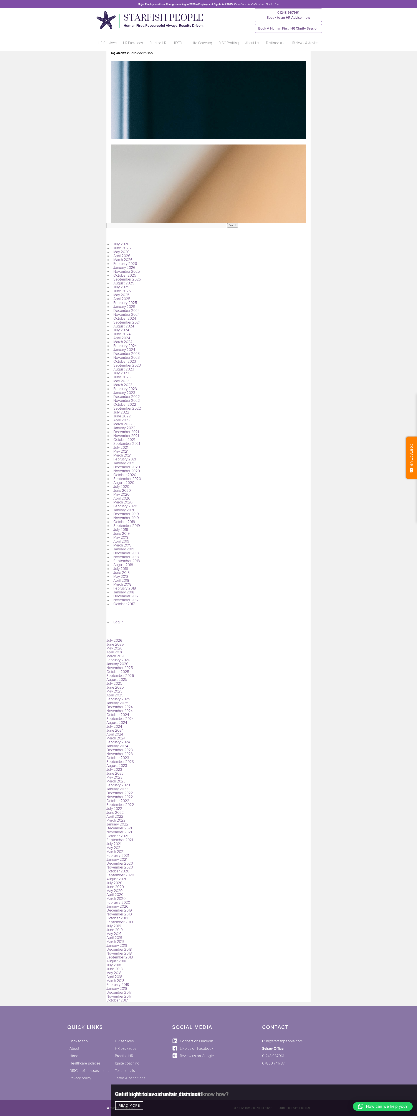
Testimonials (275, 43)
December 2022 (126, 396)
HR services (124, 1041)
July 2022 (121, 412)
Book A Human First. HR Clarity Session (288, 28)
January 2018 (123, 592)
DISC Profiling (228, 43)
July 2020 (121, 486)
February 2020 (125, 506)
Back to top (79, 1041)
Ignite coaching (127, 1063)
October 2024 (124, 318)
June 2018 (121, 572)
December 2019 (126, 514)
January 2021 (123, 463)
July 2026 (121, 244)
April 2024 (121, 338)
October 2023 (124, 361)
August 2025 (123, 283)
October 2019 (124, 522)
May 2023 (121, 381)
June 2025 (122, 291)
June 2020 (122, 490)
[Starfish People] (149, 28)
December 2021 (126, 432)
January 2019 (123, 549)
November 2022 (126, 400)
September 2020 (127, 479)
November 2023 (126, 357)
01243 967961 (288, 15)
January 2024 (124, 349)
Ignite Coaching (200, 43)
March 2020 (122, 502)
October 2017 (124, 604)
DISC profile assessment (89, 1070)
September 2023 (127, 365)
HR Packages (133, 43)
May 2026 (121, 252)
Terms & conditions (130, 1078)
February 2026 (125, 263)
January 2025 (124, 306)
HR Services (107, 43)
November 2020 (126, 471)
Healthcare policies (85, 1063)
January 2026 (124, 267)
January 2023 (124, 392)
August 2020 (123, 482)
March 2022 (122, 424)
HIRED (177, 43)
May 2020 (121, 494)
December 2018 (126, 553)
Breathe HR (157, 43)
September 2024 (127, 322)
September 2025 (127, 279)
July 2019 (120, 529)
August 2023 (123, 369)
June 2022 (122, 416)
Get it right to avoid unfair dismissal (158, 1094)
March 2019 (122, 545)
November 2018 (126, 557)
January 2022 (124, 428)
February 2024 (125, 346)
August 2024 (123, 326)
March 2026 (122, 259)
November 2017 (126, 600)
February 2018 (124, 588)
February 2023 (125, 389)
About (74, 1048)
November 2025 (126, 271)
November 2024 (126, 314)
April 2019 (121, 541)
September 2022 (127, 408)
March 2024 (122, 342)
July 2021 (120, 447)
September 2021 (126, 443)
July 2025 (121, 287)
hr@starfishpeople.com (284, 1041)
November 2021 (126, 435)
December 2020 (126, 467)
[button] (383, 1106)
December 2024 (126, 310)
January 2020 (124, 510)
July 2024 (121, 330)
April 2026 (121, 256)
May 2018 (120, 576)
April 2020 (121, 498)
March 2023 (122, 385)
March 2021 (122, 455)
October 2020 (124, 475)
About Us (252, 43)
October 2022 (124, 404)
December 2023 (126, 353)
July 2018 (120, 568)
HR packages (125, 1048)
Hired (74, 1056)
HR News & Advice (305, 43)
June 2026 (122, 248)
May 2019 (120, 537)
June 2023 (122, 377)
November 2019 (126, 518)
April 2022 (121, 420)
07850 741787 (273, 1063)
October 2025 (124, 275)
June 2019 (121, 533)
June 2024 (122, 334)
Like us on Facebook (196, 1048)
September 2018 (126, 561)
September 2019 (126, 525)
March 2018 (122, 584)
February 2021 (124, 459)
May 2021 (120, 451)
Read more (129, 1105)
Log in (118, 622)
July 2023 (121, 373)
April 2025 (121, 299)
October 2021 (124, 439)
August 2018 (123, 565)
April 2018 (121, 580)
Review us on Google (197, 1056)
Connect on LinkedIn (196, 1041)
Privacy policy (80, 1078)
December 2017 (126, 596)
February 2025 (125, 303)
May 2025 (121, 295)
